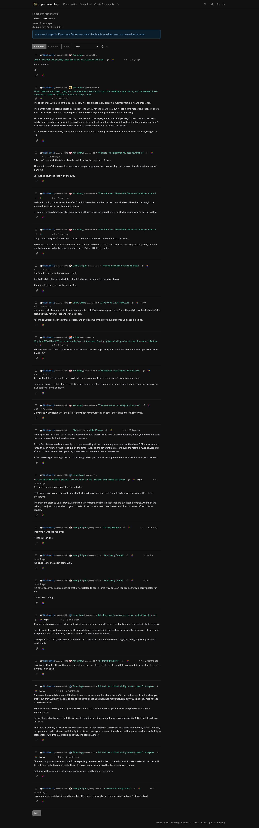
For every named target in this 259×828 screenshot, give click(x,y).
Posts (66, 46)
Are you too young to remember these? (121, 266)
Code (204, 822)
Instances (186, 822)
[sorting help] (102, 46)
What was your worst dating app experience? (119, 371)
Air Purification (96, 430)
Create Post (85, 4)
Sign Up (221, 4)
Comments (54, 46)
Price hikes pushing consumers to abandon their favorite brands (127, 615)
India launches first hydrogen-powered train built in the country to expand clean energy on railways (79, 480)
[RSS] (107, 46)
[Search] (205, 4)
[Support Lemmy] (117, 4)
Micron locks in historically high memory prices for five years (126, 686)
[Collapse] (36, 55)
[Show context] (107, 60)
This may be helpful (112, 528)
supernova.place (49, 4)
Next (36, 813)
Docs (196, 822)
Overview (39, 46)
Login (211, 4)
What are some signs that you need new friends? (120, 153)
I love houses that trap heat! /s (117, 789)
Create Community (104, 4)
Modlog (175, 822)
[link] (112, 60)
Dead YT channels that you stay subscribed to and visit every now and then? (69, 60)
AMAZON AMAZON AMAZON (114, 303)
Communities (70, 4)
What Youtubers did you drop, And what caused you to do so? (127, 194)
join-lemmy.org (217, 822)
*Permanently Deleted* (113, 555)
